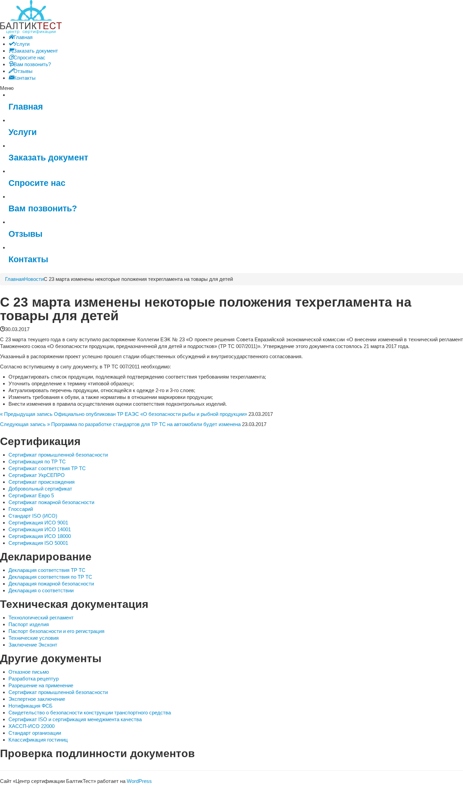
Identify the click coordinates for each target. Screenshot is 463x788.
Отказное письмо (28, 672)
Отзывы (25, 233)
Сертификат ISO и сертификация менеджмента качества (75, 719)
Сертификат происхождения (41, 482)
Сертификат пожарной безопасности (51, 502)
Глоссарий (20, 509)
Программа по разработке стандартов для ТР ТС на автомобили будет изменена (146, 424)
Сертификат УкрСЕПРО (36, 475)
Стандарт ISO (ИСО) (32, 516)
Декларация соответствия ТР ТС (46, 570)
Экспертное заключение (36, 699)
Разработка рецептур (33, 678)
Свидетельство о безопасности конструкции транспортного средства (89, 712)
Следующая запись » (25, 424)
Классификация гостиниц (38, 740)
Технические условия (33, 638)
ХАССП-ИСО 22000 (31, 726)
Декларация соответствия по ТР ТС (50, 577)
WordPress (139, 781)
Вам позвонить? (42, 208)
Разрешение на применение (40, 685)
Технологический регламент (41, 617)
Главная (25, 106)
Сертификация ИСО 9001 (38, 522)
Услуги (22, 132)
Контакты (28, 259)
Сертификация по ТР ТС (37, 461)
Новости (34, 279)
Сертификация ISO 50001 (38, 543)
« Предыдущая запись (26, 414)
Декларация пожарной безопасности (51, 584)
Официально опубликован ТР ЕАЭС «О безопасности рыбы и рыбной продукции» (150, 414)
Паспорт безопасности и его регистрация (56, 631)
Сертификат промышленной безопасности (58, 455)
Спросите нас (36, 183)
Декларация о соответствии (41, 590)
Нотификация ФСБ (30, 706)
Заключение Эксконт (32, 645)
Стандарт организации (34, 733)
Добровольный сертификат (40, 489)
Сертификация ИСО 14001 (39, 529)
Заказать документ (48, 157)
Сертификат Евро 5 (31, 495)
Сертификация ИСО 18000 (39, 536)
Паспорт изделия (28, 624)
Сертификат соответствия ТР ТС (47, 468)
